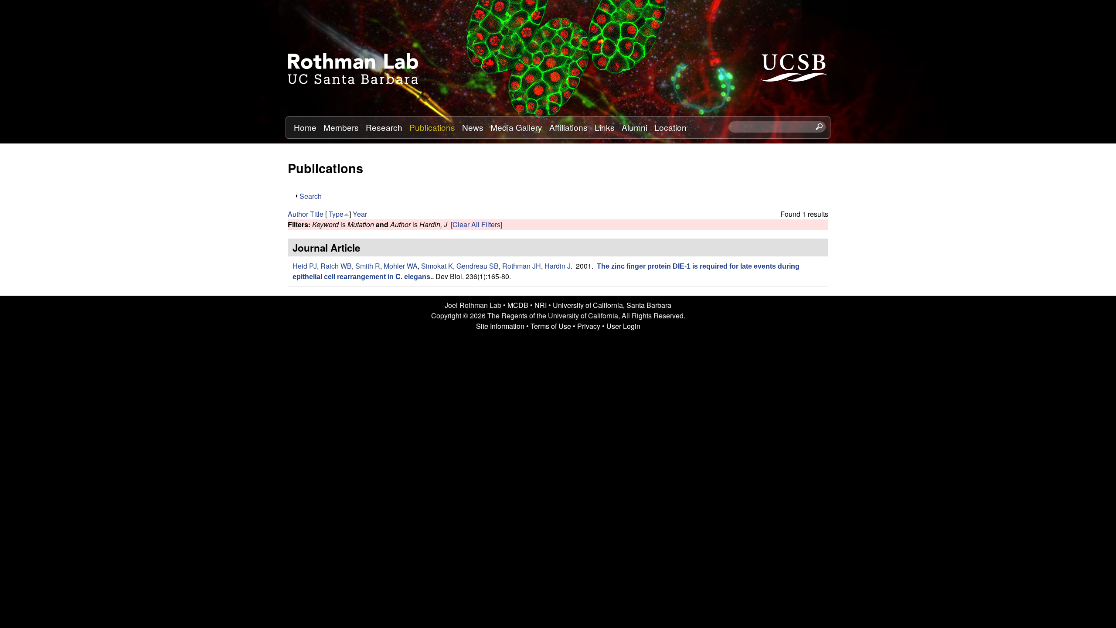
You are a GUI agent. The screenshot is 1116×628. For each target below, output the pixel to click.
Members (341, 127)
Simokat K (437, 266)
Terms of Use (551, 326)
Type (336, 214)
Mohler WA (401, 266)
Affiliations (568, 127)
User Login (623, 326)
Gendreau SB (477, 266)
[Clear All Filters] (476, 224)
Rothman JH (521, 266)
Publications (432, 127)
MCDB (517, 305)
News (472, 127)
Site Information (500, 326)
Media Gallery (516, 127)
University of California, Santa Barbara (612, 305)
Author (298, 214)
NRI (540, 305)
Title (316, 214)
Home (305, 127)
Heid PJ (305, 266)
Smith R (367, 266)
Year (360, 214)
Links (605, 127)
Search (310, 196)
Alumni (634, 127)
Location (670, 127)
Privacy (588, 326)
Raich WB (336, 266)
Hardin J (557, 266)
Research (384, 127)
